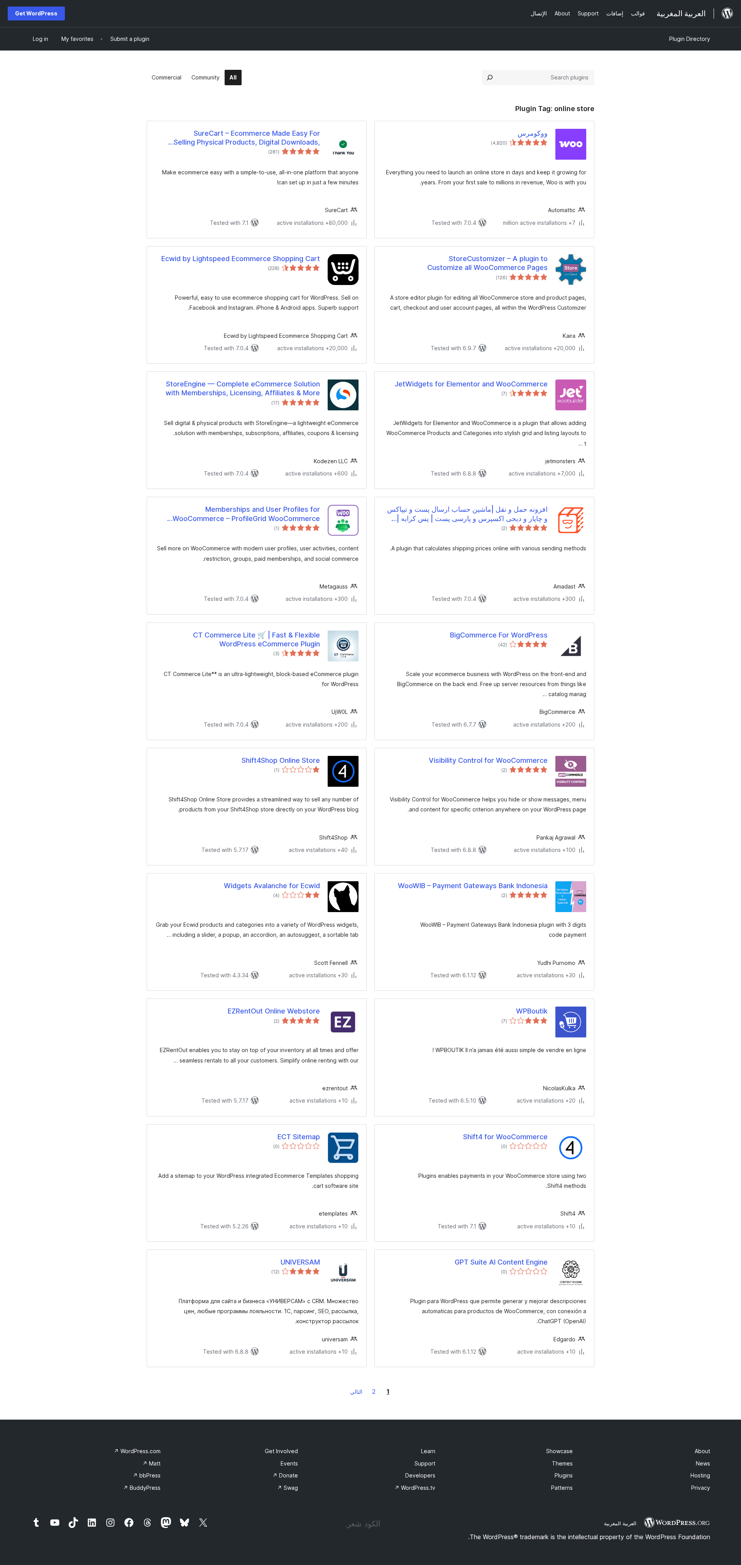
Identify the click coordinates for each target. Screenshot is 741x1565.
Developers (420, 1475)
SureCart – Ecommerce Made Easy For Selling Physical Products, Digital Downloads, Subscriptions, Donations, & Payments (247, 138)
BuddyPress (142, 1487)
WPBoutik (532, 1011)
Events (289, 1463)
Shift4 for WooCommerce (505, 1137)
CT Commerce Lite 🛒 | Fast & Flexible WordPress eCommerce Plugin (256, 639)
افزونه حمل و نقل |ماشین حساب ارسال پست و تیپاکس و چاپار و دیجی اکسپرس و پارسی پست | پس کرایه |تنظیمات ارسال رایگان (467, 514)
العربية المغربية (620, 1523)
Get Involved (281, 1451)
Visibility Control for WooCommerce (488, 760)
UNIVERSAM (300, 1262)
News (703, 1463)
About (702, 1451)
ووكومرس (533, 133)
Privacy (700, 1487)
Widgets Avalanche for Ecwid (272, 886)
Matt (151, 1463)
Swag (287, 1487)
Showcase (559, 1451)
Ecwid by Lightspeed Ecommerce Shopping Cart (240, 259)
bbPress (147, 1475)
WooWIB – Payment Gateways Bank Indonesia (473, 886)
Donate (285, 1475)
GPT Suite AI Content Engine (501, 1262)
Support (424, 1463)
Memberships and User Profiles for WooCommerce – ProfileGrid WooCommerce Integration (246, 514)
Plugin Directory (689, 38)
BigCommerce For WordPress (499, 635)
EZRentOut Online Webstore (274, 1011)
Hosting (700, 1475)
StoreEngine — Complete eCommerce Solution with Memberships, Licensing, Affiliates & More (243, 388)
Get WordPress (36, 13)
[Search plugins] (489, 77)
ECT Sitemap (298, 1137)
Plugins (564, 1475)
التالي (356, 1391)
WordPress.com (137, 1451)
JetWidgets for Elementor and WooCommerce (471, 384)
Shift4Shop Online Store (281, 760)
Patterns (562, 1487)
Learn (428, 1451)
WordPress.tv (414, 1487)
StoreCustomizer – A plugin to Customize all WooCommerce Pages (487, 263)
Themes (562, 1463)
